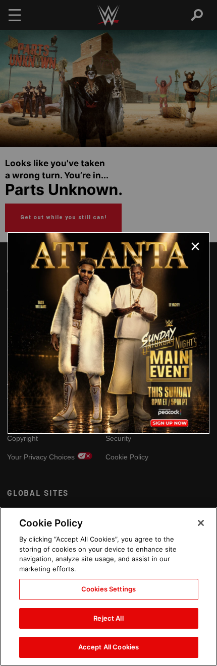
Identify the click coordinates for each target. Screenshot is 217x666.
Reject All (108, 618)
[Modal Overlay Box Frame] (108, 333)
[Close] (201, 523)
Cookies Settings (108, 589)
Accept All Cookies (108, 647)
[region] (108, 586)
